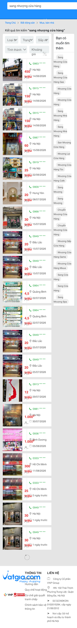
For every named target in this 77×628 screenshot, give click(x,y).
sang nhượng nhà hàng (60, 115)
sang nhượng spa (60, 299)
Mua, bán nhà (47, 22)
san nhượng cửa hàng (62, 144)
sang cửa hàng (61, 277)
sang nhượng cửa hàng (60, 61)
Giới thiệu (30, 578)
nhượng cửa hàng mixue (62, 265)
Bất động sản (28, 22)
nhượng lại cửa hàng (62, 156)
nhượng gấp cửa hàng (62, 243)
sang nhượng (58, 189)
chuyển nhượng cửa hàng (60, 214)
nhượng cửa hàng (62, 91)
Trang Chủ (10, 22)
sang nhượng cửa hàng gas (60, 77)
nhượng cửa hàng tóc (62, 167)
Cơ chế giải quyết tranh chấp (35, 597)
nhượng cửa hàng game (62, 254)
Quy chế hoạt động (36, 589)
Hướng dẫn (31, 584)
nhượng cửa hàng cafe (62, 178)
